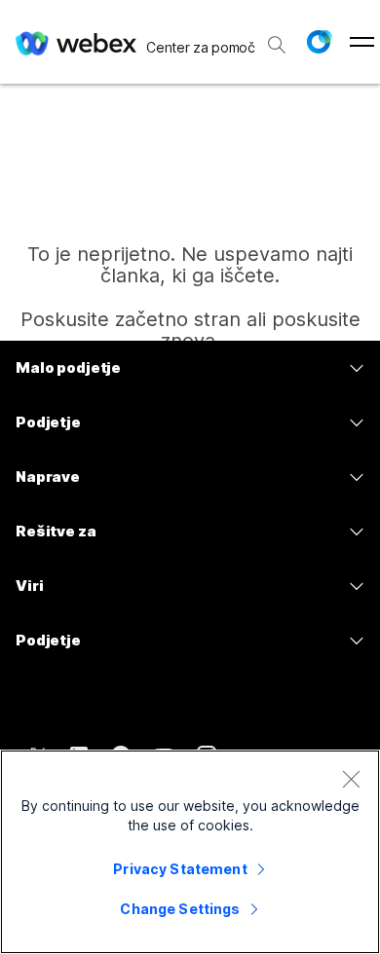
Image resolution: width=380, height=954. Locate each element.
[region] (190, 852)
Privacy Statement (180, 869)
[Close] (351, 779)
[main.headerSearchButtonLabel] (276, 38)
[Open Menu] (362, 42)
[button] (318, 42)
